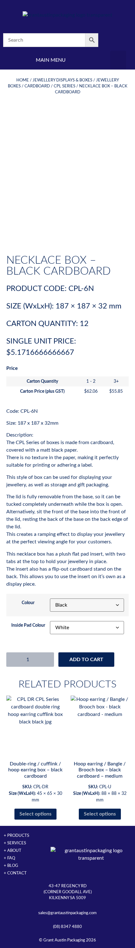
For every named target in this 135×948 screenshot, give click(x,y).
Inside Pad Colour (28, 625)
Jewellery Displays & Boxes (62, 80)
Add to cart (86, 659)
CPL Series (64, 86)
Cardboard (37, 86)
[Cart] (118, 40)
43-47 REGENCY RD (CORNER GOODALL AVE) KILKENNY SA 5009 (68, 892)
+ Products (16, 835)
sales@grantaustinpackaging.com (67, 913)
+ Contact (15, 873)
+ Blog (11, 866)
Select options (35, 813)
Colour (28, 603)
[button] (118, 60)
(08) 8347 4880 (67, 927)
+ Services (15, 843)
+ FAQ (9, 858)
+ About (12, 850)
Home (22, 80)
